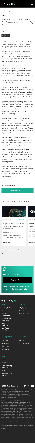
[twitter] (29, 386)
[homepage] (8, 301)
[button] (32, 4)
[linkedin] (25, 386)
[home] (8, 4)
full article (11, 185)
